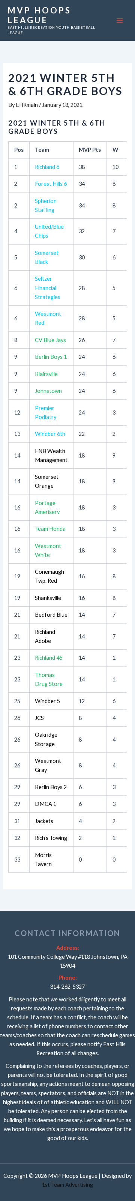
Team (42, 150)
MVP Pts (90, 150)
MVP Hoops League (39, 15)
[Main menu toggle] (120, 20)
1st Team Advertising (67, 1185)
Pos (19, 150)
